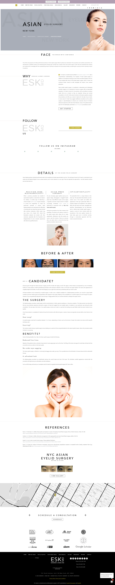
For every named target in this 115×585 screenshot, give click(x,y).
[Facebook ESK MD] (87, 8)
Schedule (57, 519)
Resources (72, 5)
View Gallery (58, 272)
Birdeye (37, 557)
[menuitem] (22, 5)
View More (75, 127)
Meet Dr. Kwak (29, 5)
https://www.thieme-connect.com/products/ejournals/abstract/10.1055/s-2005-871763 (41, 437)
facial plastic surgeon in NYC (83, 74)
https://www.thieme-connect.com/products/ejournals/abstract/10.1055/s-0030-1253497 (42, 441)
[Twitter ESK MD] (89, 8)
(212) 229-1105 (81, 564)
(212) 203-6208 (82, 567)
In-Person (64, 1)
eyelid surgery (34, 201)
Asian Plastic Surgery (43, 36)
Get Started (65, 108)
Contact (84, 5)
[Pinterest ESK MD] (93, 8)
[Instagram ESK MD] (91, 8)
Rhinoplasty (72, 583)
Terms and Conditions (61, 578)
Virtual (51, 1)
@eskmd (57, 148)
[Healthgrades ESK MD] (99, 8)
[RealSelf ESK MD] (95, 8)
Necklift (79, 583)
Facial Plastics (38, 5)
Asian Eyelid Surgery (56, 36)
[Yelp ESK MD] (97, 8)
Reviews (78, 5)
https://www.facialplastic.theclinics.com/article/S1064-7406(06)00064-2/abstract (40, 433)
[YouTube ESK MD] (101, 8)
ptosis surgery (62, 203)
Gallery (66, 5)
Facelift (68, 583)
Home (22, 5)
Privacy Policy (52, 578)
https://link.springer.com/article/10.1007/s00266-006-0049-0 (45, 446)
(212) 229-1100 (82, 561)
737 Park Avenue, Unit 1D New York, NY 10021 (57, 573)
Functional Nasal (48, 5)
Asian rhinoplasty (78, 104)
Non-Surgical (58, 5)
